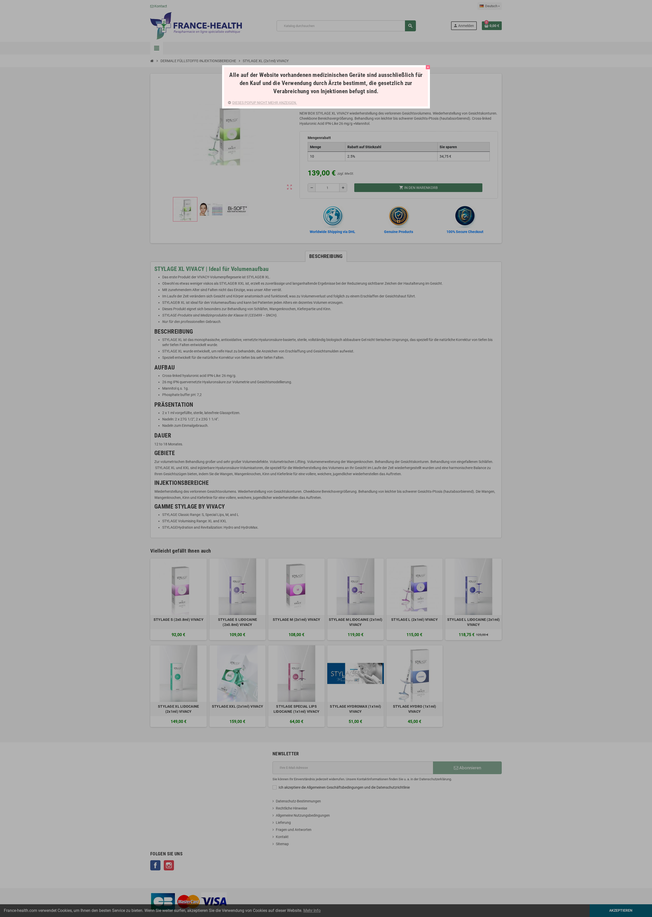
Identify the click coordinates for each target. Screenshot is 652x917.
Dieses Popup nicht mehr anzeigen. (264, 103)
